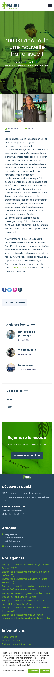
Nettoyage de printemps (26, 333)
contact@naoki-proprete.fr (18, 546)
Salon (9, 406)
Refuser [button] (45, 670)
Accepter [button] (33, 670)
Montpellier (20, 267)
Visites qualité (27, 349)
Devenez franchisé (25, 455)
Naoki (31, 62)
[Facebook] (4, 290)
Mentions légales (11, 640)
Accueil (19, 62)
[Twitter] (9, 290)
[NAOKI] (10, 5)
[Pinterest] (15, 290)
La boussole (25, 365)
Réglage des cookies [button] (13, 671)
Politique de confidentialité (16, 644)
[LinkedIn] (20, 290)
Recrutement (9, 637)
